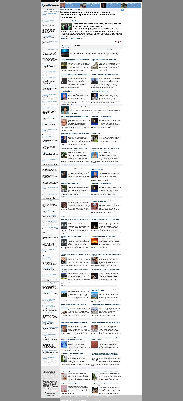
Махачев (50, 129)
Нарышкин (50, 159)
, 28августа (50, 36)
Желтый (77, 399)
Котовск (49, 257)
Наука (63, 216)
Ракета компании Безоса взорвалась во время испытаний (104, 236)
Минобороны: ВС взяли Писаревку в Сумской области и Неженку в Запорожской (50, 270)
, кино (53, 305)
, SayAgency (51, 322)
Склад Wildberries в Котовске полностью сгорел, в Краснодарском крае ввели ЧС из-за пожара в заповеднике (49, 263)
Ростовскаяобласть (52, 350)
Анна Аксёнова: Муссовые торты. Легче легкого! (71, 383)
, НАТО (52, 136)
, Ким (52, 166)
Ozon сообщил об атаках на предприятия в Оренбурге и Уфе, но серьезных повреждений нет (50, 197)
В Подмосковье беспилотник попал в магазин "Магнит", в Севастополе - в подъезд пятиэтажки (49, 112)
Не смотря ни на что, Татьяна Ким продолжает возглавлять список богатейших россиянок (49, 169)
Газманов (50, 77)
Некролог (108, 1)
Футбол (96, 396)
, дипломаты (55, 180)
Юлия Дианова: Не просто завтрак (68, 371)
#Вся (50, 11)
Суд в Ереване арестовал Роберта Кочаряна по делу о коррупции (49, 125)
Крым (49, 221)
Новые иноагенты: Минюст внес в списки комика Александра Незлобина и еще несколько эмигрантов (50, 67)
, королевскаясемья (52, 235)
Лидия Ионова (65, 9)
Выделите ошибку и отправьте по (71, 45)
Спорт (63, 319)
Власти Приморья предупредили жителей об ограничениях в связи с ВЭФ (50, 191)
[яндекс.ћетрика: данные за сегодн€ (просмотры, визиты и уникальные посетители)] (50, 395)
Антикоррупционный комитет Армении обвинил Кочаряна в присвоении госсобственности (49, 361)
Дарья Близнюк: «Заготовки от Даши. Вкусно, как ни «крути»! (105, 371)
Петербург (50, 94)
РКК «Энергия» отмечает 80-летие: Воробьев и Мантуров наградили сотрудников (49, 24)
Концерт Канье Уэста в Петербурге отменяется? (48, 324)
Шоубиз (63, 196)
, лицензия (44, 201)
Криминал (102, 1)
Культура (113, 1)
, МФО (51, 71)
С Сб (76, 20)
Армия (92, 1)
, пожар (46, 335)
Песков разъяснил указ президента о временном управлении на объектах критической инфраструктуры (49, 346)
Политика (72, 396)
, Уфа (56, 194)
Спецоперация (70, 1)
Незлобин (50, 63)
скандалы (77, 9)
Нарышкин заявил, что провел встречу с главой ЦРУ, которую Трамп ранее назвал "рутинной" (50, 163)
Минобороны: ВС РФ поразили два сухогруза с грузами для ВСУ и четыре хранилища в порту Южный (50, 295)
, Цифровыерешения (54, 200)
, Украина (56, 41)
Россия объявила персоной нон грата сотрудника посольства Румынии (50, 183)
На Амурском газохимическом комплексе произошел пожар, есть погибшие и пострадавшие (49, 338)
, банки (56, 49)
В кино (77, 396)
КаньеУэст (50, 321)
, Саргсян (54, 249)
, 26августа (50, 210)
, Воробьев (52, 20)
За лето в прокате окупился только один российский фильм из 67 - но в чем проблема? (49, 59)
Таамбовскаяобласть (52, 282)
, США (52, 41)
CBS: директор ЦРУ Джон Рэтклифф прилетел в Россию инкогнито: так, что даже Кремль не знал (50, 317)
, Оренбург (52, 194)
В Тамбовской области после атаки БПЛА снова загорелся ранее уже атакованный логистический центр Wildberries (50, 287)
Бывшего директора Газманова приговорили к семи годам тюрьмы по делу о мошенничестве (49, 81)
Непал (49, 151)
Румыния (50, 180)
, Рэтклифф (55, 159)
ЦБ (48, 71)
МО (48, 20)
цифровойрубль (51, 49)
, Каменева (54, 129)
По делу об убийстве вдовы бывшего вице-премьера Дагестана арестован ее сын (49, 133)
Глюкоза (72, 9)
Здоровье (88, 1)
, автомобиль (55, 143)
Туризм (63, 285)
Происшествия (90, 396)
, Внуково (56, 227)
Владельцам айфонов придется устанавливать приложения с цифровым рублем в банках (50, 53)
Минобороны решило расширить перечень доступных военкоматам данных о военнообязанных (50, 90)
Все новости (62, 396)
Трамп (49, 227)
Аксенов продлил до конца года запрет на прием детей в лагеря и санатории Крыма (50, 224)
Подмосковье (51, 107)
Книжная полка (119, 1)
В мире (61, 397)
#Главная (45, 11)
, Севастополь (54, 108)
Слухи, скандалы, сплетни (68, 164)
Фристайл (103, 399)
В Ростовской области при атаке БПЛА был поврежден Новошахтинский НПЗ (50, 353)
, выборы (55, 240)
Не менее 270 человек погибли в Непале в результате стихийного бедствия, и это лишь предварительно (50, 155)
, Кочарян (54, 122)
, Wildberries (52, 283)
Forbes (49, 166)
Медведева (50, 13)
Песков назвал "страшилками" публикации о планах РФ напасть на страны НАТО (50, 140)
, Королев (56, 27)
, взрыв (54, 94)
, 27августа (50, 117)
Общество (83, 396)
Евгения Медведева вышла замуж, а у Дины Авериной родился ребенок (48, 17)
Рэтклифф (50, 312)
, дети (52, 221)
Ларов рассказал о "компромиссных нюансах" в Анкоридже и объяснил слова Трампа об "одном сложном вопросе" (49, 45)
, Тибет (52, 151)
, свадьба (55, 13)
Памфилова (50, 240)
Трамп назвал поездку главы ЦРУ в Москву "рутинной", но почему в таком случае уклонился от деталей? (50, 230)
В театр (71, 400)
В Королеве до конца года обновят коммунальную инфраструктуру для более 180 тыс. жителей (49, 31)
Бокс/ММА (97, 400)
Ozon (49, 194)
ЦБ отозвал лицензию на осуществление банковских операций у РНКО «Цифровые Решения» (49, 205)
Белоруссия (109, 397)
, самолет (56, 327)
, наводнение (54, 215)
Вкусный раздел (65, 367)
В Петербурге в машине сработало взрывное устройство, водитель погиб (50, 176)
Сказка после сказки (96, 133)
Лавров (49, 41)
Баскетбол (103, 396)
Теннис (96, 399)
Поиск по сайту (128, 1)
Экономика (72, 397)
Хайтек (63, 251)
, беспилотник (45, 342)
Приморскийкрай (51, 187)
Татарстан (109, 396)
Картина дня (63, 1)
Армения (50, 122)
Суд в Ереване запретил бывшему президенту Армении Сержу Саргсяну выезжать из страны (49, 253)
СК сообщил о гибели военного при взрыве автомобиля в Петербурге (49, 147)
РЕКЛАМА (53, 393)
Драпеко (50, 305)
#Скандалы (55, 11)
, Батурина (55, 166)
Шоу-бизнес (82, 1)
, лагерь (55, 221)
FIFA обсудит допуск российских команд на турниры (72, 353)
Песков (49, 136)
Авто (88, 397)
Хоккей (96, 397)
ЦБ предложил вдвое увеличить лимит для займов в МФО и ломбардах (50, 74)
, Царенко (54, 77)
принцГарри (50, 234)
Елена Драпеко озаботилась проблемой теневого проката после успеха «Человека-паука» (50, 309)
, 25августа (50, 300)
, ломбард (54, 71)
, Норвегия (55, 101)
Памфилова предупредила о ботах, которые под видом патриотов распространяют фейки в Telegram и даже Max (49, 245)
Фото (61, 399)
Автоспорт (103, 397)
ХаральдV (50, 101)
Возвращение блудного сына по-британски (70, 183)
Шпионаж (97, 1)
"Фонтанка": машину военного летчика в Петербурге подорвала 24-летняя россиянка (50, 98)
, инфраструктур (54, 341)
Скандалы (76, 1)
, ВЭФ (56, 187)
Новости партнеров (64, 400)
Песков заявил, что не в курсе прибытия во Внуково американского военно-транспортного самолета (49, 330)
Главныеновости (51, 35)
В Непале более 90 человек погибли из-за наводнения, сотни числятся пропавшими (50, 217)
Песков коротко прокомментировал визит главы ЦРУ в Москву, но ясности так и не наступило (50, 278)
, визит (54, 312)
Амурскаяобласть (52, 334)
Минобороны (51, 267)
